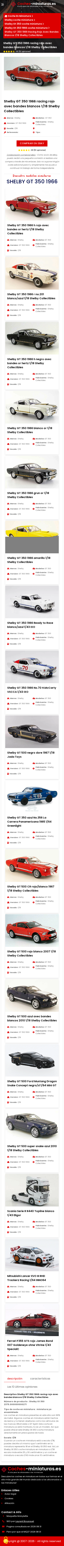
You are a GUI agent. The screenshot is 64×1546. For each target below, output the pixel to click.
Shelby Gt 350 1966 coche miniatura (26, 28)
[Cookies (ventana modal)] (5, 1540)
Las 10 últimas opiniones (22, 1387)
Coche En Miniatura (19, 16)
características (40, 1378)
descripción (14, 1378)
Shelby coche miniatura (19, 20)
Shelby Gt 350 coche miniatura (23, 23)
